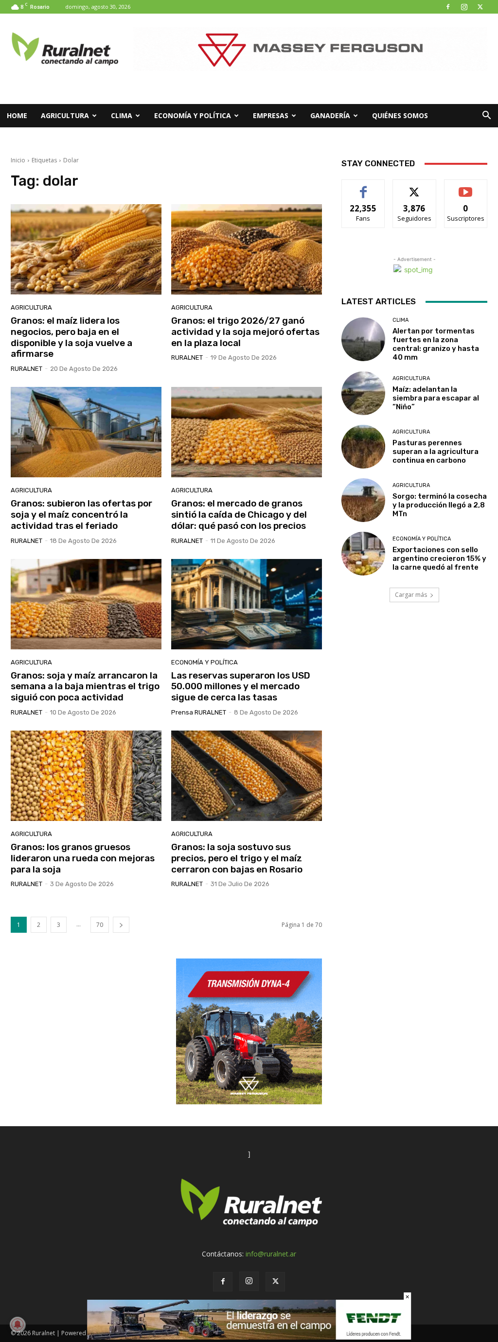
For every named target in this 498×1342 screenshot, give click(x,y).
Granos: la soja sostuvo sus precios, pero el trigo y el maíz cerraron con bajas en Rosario (236, 858)
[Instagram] (464, 7)
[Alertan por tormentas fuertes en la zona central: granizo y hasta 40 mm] (363, 339)
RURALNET (26, 368)
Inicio (18, 160)
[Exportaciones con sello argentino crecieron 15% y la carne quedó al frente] (363, 553)
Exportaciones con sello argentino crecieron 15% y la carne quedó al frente (439, 558)
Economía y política (192, 115)
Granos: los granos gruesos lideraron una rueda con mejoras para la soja (83, 858)
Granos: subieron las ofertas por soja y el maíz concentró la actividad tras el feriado (81, 514)
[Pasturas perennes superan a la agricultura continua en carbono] (363, 447)
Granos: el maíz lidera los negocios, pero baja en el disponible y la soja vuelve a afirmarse (71, 337)
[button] (486, 116)
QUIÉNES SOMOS (400, 115)
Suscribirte (465, 187)
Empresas (270, 115)
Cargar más (411, 595)
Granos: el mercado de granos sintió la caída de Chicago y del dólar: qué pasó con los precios (239, 514)
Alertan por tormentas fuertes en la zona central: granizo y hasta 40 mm (435, 344)
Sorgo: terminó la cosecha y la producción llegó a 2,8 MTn (439, 505)
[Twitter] (480, 7)
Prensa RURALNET (198, 712)
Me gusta (363, 187)
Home (17, 115)
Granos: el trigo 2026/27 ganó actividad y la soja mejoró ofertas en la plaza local (245, 332)
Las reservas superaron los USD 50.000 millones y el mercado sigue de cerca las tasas (240, 686)
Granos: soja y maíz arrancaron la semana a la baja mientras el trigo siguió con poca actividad (85, 686)
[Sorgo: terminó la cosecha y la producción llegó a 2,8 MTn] (363, 500)
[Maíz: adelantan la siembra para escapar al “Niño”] (363, 393)
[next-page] (121, 925)
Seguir (414, 187)
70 (99, 925)
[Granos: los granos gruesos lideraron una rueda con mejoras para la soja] (86, 776)
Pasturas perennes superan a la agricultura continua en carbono (435, 451)
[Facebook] (448, 7)
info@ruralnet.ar (271, 1253)
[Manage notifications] (17, 1324)
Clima (121, 115)
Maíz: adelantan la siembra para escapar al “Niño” (435, 398)
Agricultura (65, 115)
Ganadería (330, 115)
